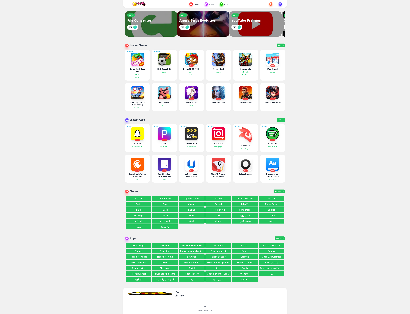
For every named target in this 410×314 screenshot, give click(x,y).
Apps (226, 4)
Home (196, 4)
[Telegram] (205, 306)
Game (211, 4)
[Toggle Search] (280, 4)
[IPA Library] (138, 4)
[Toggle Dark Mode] (270, 4)
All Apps (279, 238)
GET (130, 27)
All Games (278, 191)
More (280, 45)
